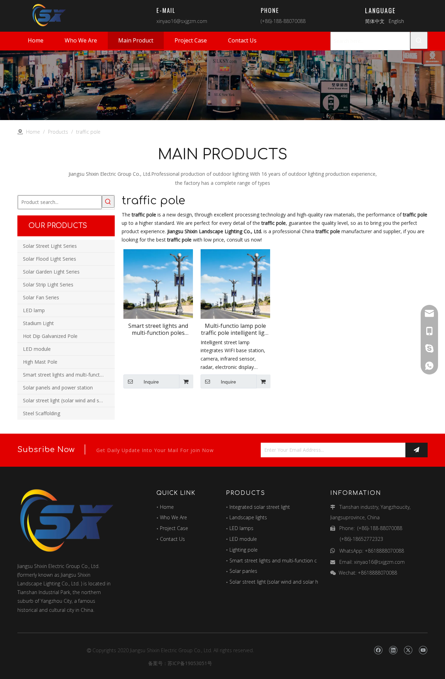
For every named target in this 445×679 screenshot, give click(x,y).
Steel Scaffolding (41, 413)
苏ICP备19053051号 (190, 663)
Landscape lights (248, 517)
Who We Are (173, 517)
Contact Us (172, 539)
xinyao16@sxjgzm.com (181, 21)
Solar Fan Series (41, 297)
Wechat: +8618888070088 (368, 572)
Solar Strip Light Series (48, 284)
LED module (37, 349)
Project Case (174, 528)
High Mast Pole (40, 361)
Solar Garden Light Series (51, 271)
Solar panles (243, 571)
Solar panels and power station (58, 387)
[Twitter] (408, 650)
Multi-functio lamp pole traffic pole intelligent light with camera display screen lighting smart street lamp (235, 329)
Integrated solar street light (259, 507)
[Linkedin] (393, 650)
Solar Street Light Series (50, 246)
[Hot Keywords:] (419, 40)
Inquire (151, 382)
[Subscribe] (416, 450)
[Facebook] (378, 650)
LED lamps (241, 528)
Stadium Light (38, 323)
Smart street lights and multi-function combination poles (69, 374)
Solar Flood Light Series (49, 258)
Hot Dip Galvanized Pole (50, 336)
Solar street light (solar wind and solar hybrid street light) (69, 400)
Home (167, 507)
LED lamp (34, 310)
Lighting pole (243, 549)
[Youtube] (423, 650)
